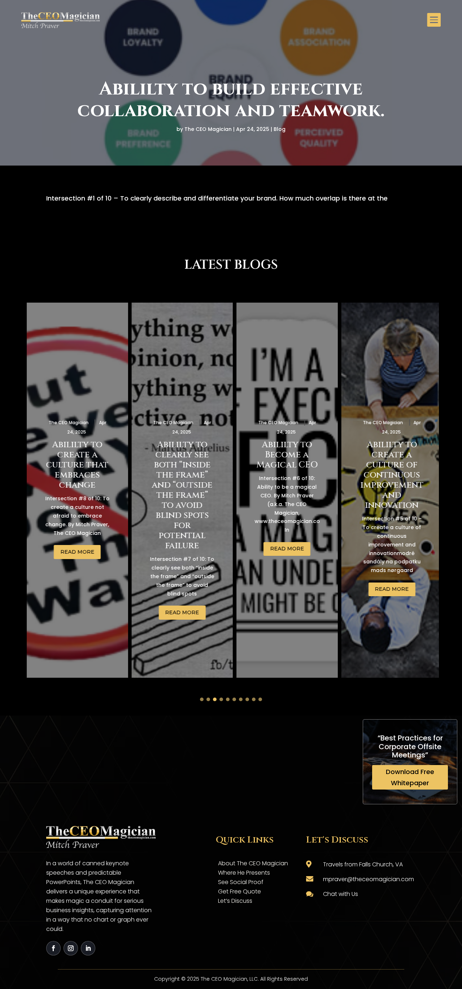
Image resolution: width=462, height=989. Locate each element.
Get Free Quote (239, 891)
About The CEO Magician (253, 863)
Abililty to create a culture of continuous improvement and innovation (388, 475)
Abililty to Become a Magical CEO (283, 455)
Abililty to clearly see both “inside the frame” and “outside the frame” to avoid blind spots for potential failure (178, 495)
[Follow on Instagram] (71, 948)
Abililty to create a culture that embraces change (74, 465)
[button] (202, 699)
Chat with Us (340, 894)
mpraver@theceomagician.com (368, 879)
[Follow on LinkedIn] (88, 948)
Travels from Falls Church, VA (363, 864)
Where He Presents (244, 873)
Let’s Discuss (235, 901)
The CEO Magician (208, 129)
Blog (280, 129)
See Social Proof (240, 882)
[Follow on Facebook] (53, 948)
